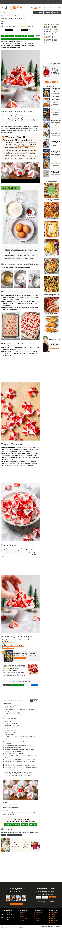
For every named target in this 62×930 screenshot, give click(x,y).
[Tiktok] (59, 2)
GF (3, 21)
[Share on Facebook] (11, 36)
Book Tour (40, 1)
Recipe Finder (54, 912)
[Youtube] (57, 2)
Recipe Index (39, 12)
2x (34, 700)
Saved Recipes (57, 12)
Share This (8, 824)
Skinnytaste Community (27, 1)
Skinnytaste (3, 15)
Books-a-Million (56, 96)
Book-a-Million (56, 115)
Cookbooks (51, 7)
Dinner (22, 916)
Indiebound (55, 104)
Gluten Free (26, 832)
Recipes (35, 7)
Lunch (22, 914)
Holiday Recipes (34, 832)
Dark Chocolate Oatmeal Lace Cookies (13, 646)
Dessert (23, 920)
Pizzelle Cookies (7, 642)
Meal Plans (58, 7)
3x (36, 700)
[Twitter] (49, 2)
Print (7, 685)
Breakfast (23, 912)
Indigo (56, 125)
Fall (36, 916)
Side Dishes (24, 918)
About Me (3, 926)
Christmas (4, 832)
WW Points (35, 685)
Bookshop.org (54, 94)
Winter (37, 918)
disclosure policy (22, 41)
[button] (32, 2)
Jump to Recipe (9, 29)
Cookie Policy (11, 926)
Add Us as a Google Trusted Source (21, 38)
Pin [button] (20, 685)
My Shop (44, 1)
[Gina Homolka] (2, 26)
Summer (38, 914)
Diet (40, 7)
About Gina (20, 1)
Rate (14, 685)
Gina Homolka (7, 26)
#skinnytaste (31, 821)
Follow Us (16, 824)
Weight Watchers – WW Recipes (14, 835)
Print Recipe (25, 29)
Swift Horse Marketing (55, 926)
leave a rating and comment (21, 772)
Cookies (8, 15)
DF (1, 21)
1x (31, 700)
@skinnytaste (20, 821)
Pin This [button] (25, 824)
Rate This (33, 824)
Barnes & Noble (57, 93)
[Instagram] (55, 2)
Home (32, 7)
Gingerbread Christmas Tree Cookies (12, 644)
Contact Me (17, 926)
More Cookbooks (16, 903)
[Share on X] (18, 36)
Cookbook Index (48, 12)
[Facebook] (51, 2)
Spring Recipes (39, 912)
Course (45, 7)
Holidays (38, 920)
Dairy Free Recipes (18, 832)
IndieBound (55, 114)
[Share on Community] (4, 36)
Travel (52, 922)
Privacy (7, 926)
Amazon (52, 93)
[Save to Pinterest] (24, 36)
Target (58, 94)
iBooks (55, 166)
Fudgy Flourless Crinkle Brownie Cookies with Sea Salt (17, 640)
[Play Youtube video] (20, 173)
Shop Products (54, 916)
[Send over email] (31, 36)
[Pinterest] (53, 2)
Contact (35, 1)
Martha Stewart (15, 807)
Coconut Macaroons (8, 647)
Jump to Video (17, 29)
